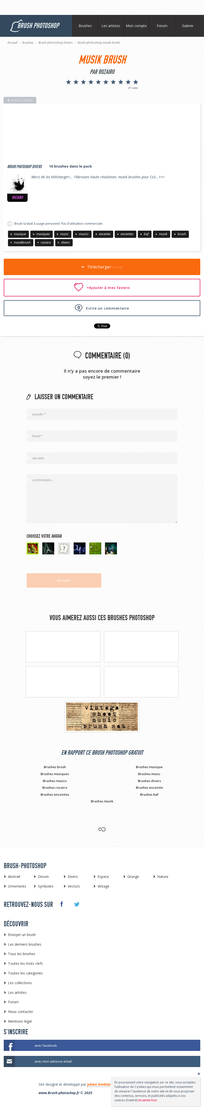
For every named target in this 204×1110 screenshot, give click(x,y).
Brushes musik (102, 801)
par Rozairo (102, 72)
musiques (43, 234)
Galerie (187, 25)
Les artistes (111, 25)
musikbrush (22, 242)
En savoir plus (147, 1100)
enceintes (127, 234)
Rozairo (17, 197)
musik (163, 234)
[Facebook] (61, 904)
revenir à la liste (22, 100)
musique (20, 234)
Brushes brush (55, 767)
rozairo (46, 242)
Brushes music (149, 774)
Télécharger (104, 267)
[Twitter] (76, 904)
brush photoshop (38, 26)
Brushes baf (149, 794)
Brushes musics (55, 781)
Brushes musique (149, 767)
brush (182, 234)
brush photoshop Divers (24, 166)
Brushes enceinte (149, 787)
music (64, 234)
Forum (162, 25)
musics (84, 234)
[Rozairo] (17, 183)
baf (146, 234)
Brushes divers (149, 781)
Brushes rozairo (54, 787)
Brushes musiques (55, 774)
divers (65, 242)
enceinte (104, 234)
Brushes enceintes (55, 794)
